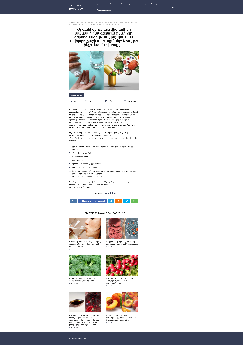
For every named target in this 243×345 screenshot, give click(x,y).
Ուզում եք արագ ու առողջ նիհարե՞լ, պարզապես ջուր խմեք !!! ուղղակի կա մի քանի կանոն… (85, 244)
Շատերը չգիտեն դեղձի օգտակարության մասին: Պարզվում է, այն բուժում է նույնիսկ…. (122, 317)
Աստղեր (128, 4)
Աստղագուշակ (116, 4)
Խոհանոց (153, 4)
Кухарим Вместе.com (77, 7)
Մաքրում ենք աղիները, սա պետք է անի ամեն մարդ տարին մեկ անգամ (122, 243)
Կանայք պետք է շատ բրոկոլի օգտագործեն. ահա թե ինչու (82, 280)
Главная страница (74, 22)
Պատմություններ (104, 10)
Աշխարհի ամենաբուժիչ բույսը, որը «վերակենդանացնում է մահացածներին (121, 281)
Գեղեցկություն (140, 4)
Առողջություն (102, 4)
